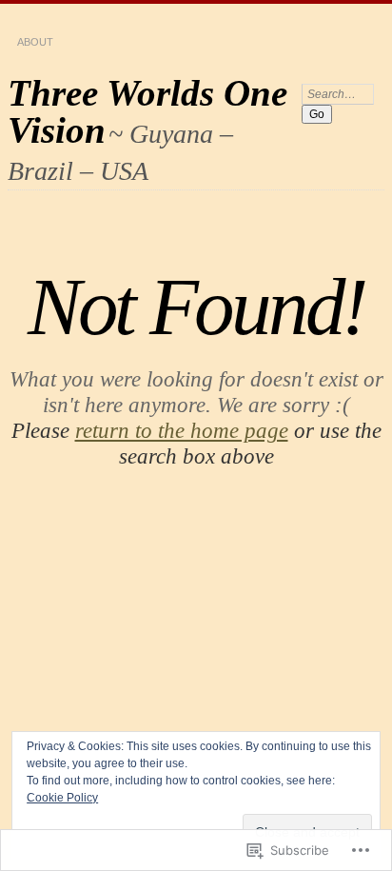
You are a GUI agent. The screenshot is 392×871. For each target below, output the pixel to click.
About (35, 42)
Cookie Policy (62, 797)
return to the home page (181, 430)
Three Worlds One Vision (147, 111)
